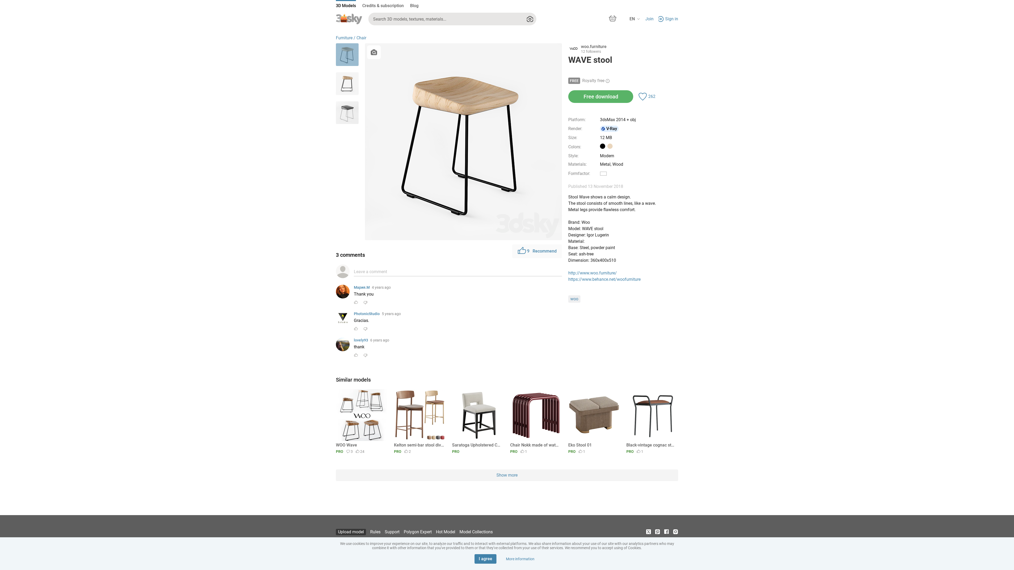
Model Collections (476, 531)
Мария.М (362, 287)
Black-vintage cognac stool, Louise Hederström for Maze (651, 445)
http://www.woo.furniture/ (592, 273)
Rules (375, 531)
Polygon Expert (418, 531)
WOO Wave (346, 445)
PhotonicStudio (367, 314)
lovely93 (361, 340)
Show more (507, 475)
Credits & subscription (383, 5)
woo (574, 298)
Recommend (542, 251)
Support (392, 531)
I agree (485, 558)
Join (649, 18)
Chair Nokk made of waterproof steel (535, 445)
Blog (414, 5)
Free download (601, 96)
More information (520, 559)
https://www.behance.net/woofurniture (604, 279)
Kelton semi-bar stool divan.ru (419, 445)
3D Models (346, 5)
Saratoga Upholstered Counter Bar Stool (477, 445)
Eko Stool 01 (580, 445)
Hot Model (445, 531)
